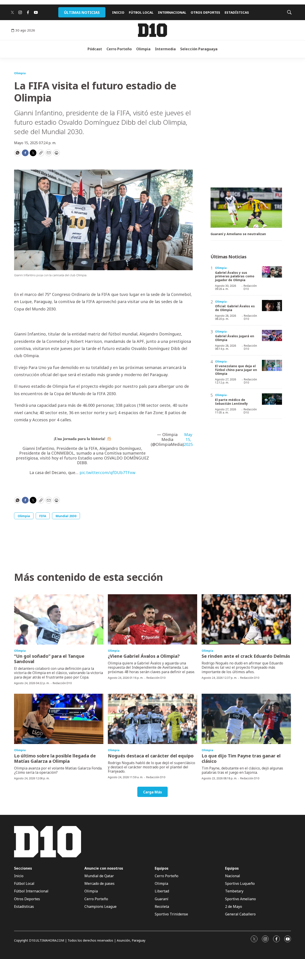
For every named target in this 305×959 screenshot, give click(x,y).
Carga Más (152, 792)
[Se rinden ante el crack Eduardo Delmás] (246, 619)
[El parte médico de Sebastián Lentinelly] (272, 399)
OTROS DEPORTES (205, 12)
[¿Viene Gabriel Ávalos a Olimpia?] (152, 619)
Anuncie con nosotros (103, 868)
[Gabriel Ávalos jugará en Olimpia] (272, 335)
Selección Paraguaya (198, 48)
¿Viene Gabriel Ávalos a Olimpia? (144, 656)
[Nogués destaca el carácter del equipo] (152, 719)
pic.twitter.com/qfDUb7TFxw (107, 472)
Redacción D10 (250, 287)
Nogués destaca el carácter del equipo (151, 756)
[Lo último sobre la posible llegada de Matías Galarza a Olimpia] (58, 719)
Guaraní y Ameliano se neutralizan (238, 234)
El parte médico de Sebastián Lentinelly (231, 402)
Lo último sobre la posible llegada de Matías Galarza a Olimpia (55, 758)
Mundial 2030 (66, 516)
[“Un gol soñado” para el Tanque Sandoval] (58, 619)
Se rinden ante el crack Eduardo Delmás (246, 656)
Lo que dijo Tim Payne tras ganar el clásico (241, 758)
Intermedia (165, 48)
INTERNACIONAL (172, 12)
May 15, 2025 (188, 439)
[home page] (152, 30)
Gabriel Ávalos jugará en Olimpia (234, 338)
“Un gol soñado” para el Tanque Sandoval (49, 658)
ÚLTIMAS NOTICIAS (82, 12)
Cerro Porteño (119, 48)
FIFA (42, 516)
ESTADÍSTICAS (237, 12)
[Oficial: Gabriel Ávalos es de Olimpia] (272, 305)
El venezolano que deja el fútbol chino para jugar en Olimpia (236, 370)
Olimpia (143, 48)
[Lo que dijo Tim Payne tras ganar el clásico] (246, 719)
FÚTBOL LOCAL (141, 12)
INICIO (118, 12)
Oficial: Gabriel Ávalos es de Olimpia (235, 308)
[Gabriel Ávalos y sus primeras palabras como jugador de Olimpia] (272, 272)
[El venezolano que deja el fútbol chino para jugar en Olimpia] (272, 365)
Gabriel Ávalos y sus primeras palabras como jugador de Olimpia (234, 276)
